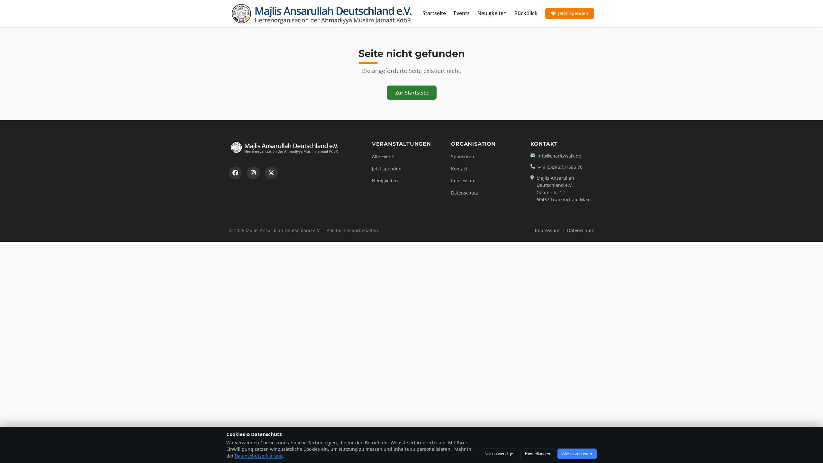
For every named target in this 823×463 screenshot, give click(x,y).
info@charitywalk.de (559, 156)
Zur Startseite (411, 92)
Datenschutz (464, 193)
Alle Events (383, 156)
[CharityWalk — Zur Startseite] (322, 13)
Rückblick (526, 13)
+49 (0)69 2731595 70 (560, 167)
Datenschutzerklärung (259, 456)
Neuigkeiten (492, 13)
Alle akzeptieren (577, 453)
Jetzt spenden (573, 13)
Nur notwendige (498, 453)
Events (462, 13)
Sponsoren (462, 156)
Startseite (434, 13)
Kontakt (459, 169)
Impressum (463, 180)
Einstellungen (537, 453)
